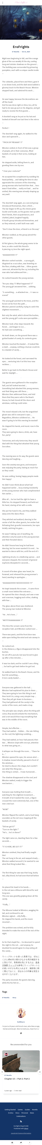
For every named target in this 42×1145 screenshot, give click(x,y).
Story (14, 998)
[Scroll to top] (29, 1142)
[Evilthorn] (21, 1013)
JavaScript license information (21, 1133)
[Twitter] (21, 1142)
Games (20, 1109)
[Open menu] (2, 2)
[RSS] (21, 1121)
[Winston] (6, 1054)
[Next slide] (39, 1072)
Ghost (26, 1128)
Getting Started (10, 1109)
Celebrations (21, 1116)
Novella (34, 1109)
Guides (27, 1109)
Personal (24, 1113)
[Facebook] (12, 1142)
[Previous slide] (2, 1072)
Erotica (10, 1113)
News (32, 1113)
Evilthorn (21, 1022)
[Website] (21, 1033)
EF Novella (15, 52)
